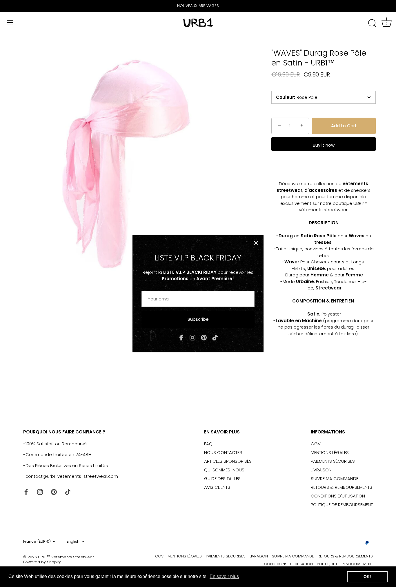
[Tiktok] (215, 337)
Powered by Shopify (42, 561)
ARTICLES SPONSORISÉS (228, 461)
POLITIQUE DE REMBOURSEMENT (342, 505)
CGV (316, 444)
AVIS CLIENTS (217, 487)
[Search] (372, 23)
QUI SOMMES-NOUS (224, 470)
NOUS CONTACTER (223, 452)
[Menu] (10, 22)
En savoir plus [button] (224, 576)
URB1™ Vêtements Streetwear (66, 557)
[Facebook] (181, 337)
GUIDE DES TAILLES (222, 478)
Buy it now (324, 145)
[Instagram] (192, 337)
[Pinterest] (204, 337)
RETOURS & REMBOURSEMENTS (341, 487)
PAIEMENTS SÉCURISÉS (333, 461)
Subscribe (198, 319)
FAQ (208, 444)
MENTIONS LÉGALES (330, 452)
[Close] (256, 242)
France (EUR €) (37, 541)
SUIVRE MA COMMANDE (334, 478)
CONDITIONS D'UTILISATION (338, 496)
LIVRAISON (321, 470)
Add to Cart (344, 126)
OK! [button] (367, 576)
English (73, 541)
